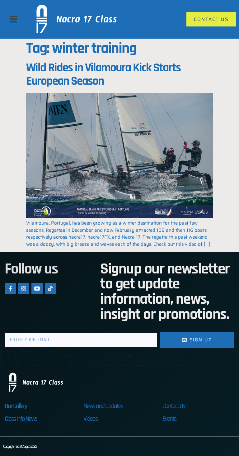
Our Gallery (16, 406)
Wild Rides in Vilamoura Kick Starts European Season (103, 74)
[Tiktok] (50, 288)
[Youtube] (37, 288)
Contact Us (173, 406)
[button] (13, 19)
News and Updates (103, 406)
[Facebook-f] (10, 288)
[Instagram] (23, 288)
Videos (90, 419)
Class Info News (21, 419)
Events (169, 419)
